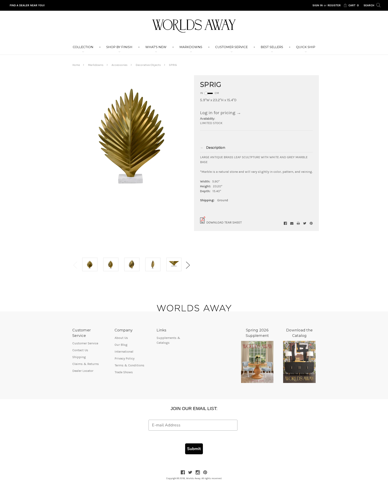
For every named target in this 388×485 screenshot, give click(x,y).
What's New (156, 47)
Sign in (317, 5)
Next (188, 265)
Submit (194, 448)
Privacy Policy (124, 358)
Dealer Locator (82, 371)
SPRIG (173, 65)
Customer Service (231, 47)
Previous (75, 265)
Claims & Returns (85, 364)
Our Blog (121, 345)
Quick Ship (305, 47)
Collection (83, 47)
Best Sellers (272, 47)
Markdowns (190, 47)
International (124, 351)
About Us (121, 338)
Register (334, 5)
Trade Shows (124, 372)
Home (76, 65)
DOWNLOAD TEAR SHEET (224, 222)
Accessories (120, 65)
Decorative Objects (148, 65)
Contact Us (80, 350)
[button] (256, 147)
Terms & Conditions (129, 365)
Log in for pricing (220, 112)
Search (369, 5)
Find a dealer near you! (27, 5)
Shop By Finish (119, 47)
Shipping (79, 357)
